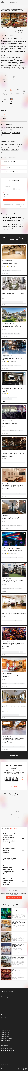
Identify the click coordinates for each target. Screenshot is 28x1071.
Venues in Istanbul (6, 1028)
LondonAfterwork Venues (14, 799)
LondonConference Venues (14, 802)
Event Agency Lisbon (6, 1048)
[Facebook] (21, 1069)
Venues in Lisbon (5, 1030)
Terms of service (5, 1062)
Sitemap (3, 1058)
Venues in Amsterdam (7, 1017)
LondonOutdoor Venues (14, 808)
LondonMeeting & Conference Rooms (14, 814)
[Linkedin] (23, 1069)
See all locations (5, 1040)
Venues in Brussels (6, 1022)
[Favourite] (23, 247)
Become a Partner (6, 1004)
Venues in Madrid (5, 1032)
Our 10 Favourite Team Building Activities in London (19, 910)
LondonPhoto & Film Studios (14, 805)
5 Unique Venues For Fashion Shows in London (18, 945)
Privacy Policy (4, 1064)
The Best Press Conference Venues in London (18, 922)
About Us (3, 999)
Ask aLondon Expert (14, 897)
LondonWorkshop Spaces (14, 811)
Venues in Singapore (6, 1038)
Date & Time (7, 184)
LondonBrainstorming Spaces (14, 820)
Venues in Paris (5, 1036)
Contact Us (14, 786)
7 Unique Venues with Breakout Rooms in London (18, 958)
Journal (3, 1008)
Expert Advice (5, 1006)
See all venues (14, 755)
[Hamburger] (25, 2)
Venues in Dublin (5, 1026)
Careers (3, 1001)
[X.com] (26, 1069)
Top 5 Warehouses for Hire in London (18, 934)
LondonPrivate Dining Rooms (14, 817)
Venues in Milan (5, 1034)
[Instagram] (19, 1069)
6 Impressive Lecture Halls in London (18, 970)
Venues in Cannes (5, 1024)
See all (14, 984)
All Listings (4, 1060)
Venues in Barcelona (6, 1019)
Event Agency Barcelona (7, 1050)
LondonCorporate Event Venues (14, 823)
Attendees (6, 194)
